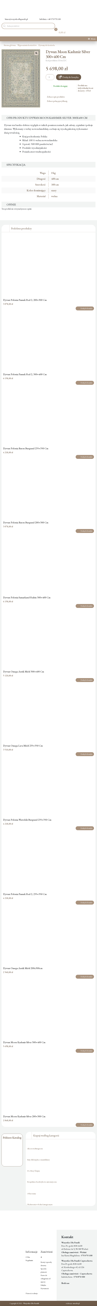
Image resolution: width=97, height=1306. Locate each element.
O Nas (28, 1257)
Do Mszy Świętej (33, 1171)
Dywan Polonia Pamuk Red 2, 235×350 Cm (25, 894)
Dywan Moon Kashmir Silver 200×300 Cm (24, 1116)
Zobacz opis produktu (56, 96)
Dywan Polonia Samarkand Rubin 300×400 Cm (26, 597)
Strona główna (10, 45)
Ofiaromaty (31, 1193)
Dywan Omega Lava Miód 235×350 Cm (23, 745)
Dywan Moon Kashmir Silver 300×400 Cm (24, 1042)
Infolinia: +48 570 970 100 (50, 19)
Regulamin (29, 1260)
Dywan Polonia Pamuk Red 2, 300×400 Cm (25, 374)
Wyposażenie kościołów (27, 45)
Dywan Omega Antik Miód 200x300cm (22, 968)
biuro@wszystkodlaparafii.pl (16, 19)
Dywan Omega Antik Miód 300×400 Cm (23, 671)
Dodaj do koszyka (70, 77)
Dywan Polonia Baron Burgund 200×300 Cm (25, 522)
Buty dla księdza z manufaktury (38, 1159)
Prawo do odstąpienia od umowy (45, 1278)
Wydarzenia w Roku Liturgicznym (39, 1204)
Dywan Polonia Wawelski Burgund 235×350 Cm (27, 819)
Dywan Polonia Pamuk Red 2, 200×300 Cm (25, 300)
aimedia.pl (76, 1303)
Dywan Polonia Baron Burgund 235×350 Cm (25, 448)
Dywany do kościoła (46, 45)
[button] (36, 53)
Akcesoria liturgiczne (35, 1148)
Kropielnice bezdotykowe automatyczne (42, 1182)
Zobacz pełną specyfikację (57, 101)
